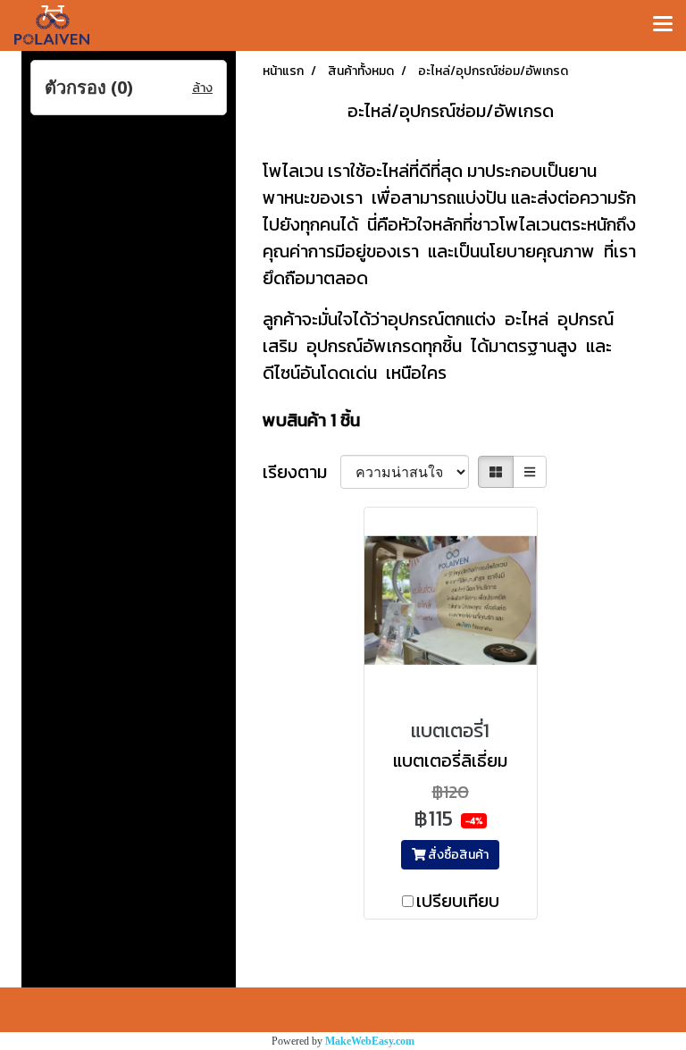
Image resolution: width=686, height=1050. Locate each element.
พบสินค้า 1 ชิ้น (311, 420)
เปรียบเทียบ (457, 900)
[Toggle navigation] (662, 25)
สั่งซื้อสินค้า (457, 854)
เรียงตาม (301, 471)
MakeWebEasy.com (369, 1041)
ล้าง (202, 88)
